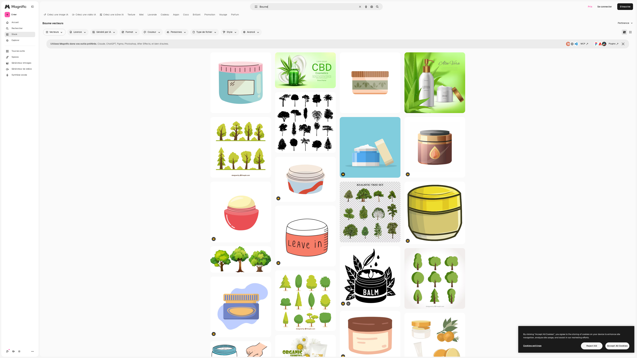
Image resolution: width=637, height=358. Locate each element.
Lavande (152, 14)
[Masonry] (624, 32)
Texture (131, 14)
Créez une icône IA (113, 14)
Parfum (235, 14)
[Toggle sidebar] (32, 6)
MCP (583, 43)
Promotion (209, 14)
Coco (186, 14)
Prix (590, 6)
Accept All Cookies (617, 345)
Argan (176, 14)
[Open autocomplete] (254, 6)
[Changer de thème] (19, 351)
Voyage (223, 14)
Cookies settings (532, 345)
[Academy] (13, 351)
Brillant (196, 14)
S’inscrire (625, 6)
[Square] (630, 32)
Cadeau (165, 14)
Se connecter (604, 6)
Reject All (591, 345)
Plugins (612, 43)
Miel (141, 14)
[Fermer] (623, 44)
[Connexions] (7, 351)
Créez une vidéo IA (86, 14)
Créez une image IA (57, 14)
